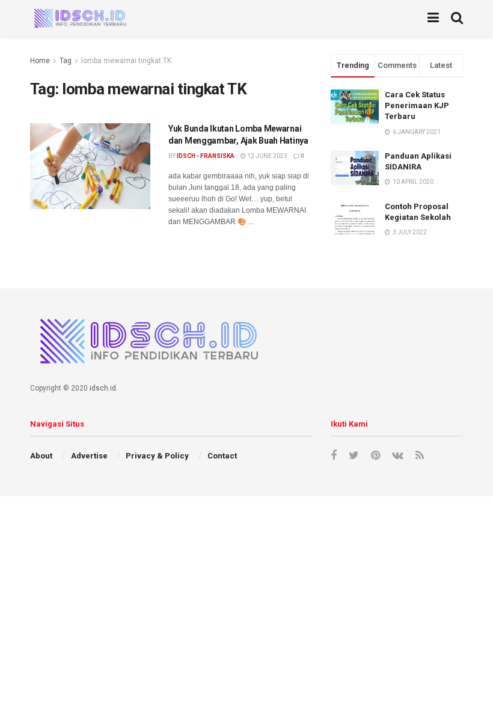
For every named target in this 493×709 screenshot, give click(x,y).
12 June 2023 (266, 156)
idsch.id (103, 388)
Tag (66, 60)
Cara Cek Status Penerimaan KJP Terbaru (417, 105)
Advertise (89, 455)
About (41, 455)
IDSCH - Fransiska (205, 156)
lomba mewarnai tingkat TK (126, 60)
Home (40, 60)
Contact (222, 455)
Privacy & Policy (157, 455)
